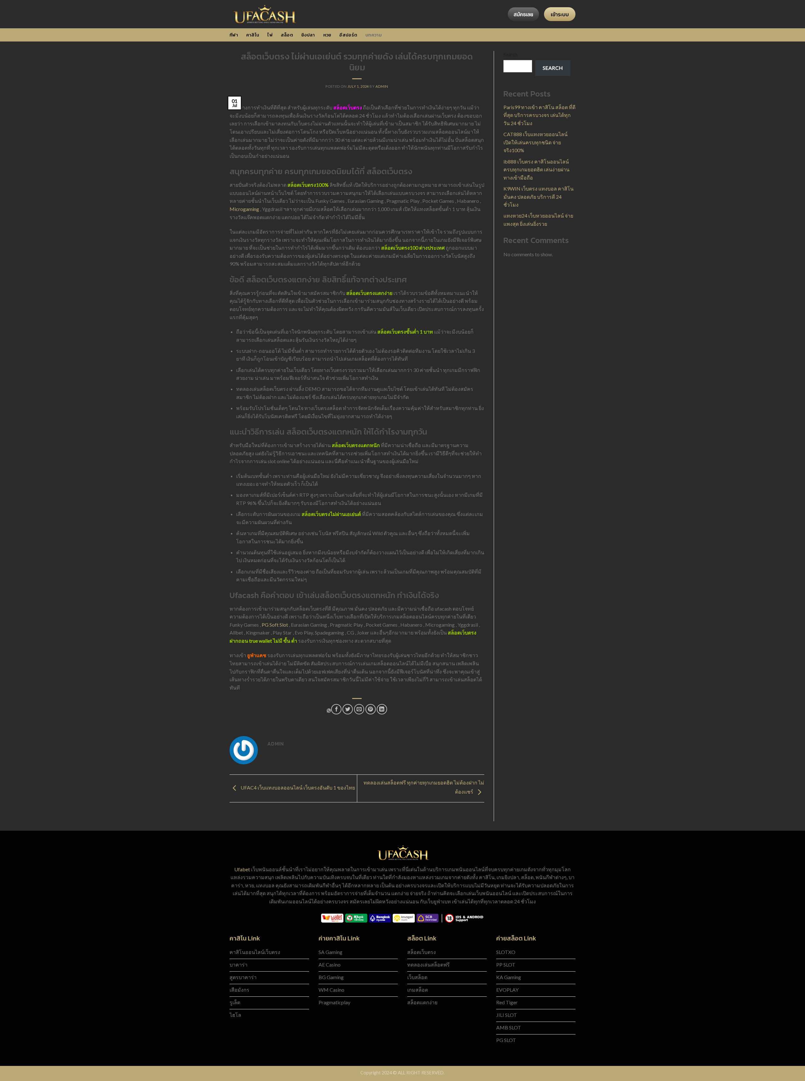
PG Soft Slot (275, 625)
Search (510, 54)
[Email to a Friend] (359, 709)
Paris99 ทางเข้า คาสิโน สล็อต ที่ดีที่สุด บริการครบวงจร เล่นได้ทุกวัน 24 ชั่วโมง (539, 115)
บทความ (373, 34)
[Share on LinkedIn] (382, 709)
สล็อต (287, 34)
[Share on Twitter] (347, 709)
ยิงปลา (308, 34)
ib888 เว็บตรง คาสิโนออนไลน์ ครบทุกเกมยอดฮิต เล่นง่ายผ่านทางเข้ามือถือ (536, 169)
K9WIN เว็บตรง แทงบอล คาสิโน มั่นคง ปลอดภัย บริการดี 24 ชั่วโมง (538, 197)
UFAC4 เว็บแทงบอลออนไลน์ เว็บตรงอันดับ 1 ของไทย (297, 788)
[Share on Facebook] (336, 709)
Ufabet (242, 869)
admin (381, 86)
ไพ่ (270, 34)
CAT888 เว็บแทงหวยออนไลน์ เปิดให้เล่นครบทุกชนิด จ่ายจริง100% (535, 142)
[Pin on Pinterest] (370, 709)
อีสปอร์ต (348, 34)
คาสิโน (252, 34)
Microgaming (244, 209)
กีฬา (234, 34)
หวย (327, 34)
